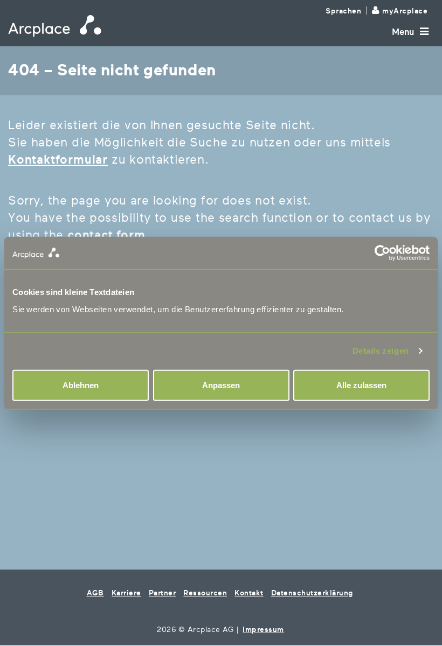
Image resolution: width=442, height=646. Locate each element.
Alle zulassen (361, 384)
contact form (106, 235)
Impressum (263, 630)
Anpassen (221, 384)
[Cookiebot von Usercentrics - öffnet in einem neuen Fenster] (325, 253)
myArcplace (404, 11)
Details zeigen (381, 350)
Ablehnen (81, 384)
